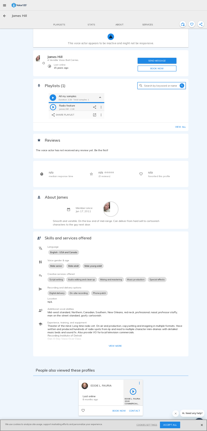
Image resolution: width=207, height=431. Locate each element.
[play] (53, 107)
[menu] (4, 5)
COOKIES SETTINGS (146, 425)
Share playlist (64, 114)
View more (115, 345)
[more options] (101, 107)
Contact (134, 410)
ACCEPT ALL (170, 425)
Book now (119, 410)
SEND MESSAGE (157, 60)
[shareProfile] (201, 24)
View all (180, 126)
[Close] (201, 425)
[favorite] (192, 24)
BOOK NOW (157, 68)
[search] (141, 85)
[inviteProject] (183, 24)
